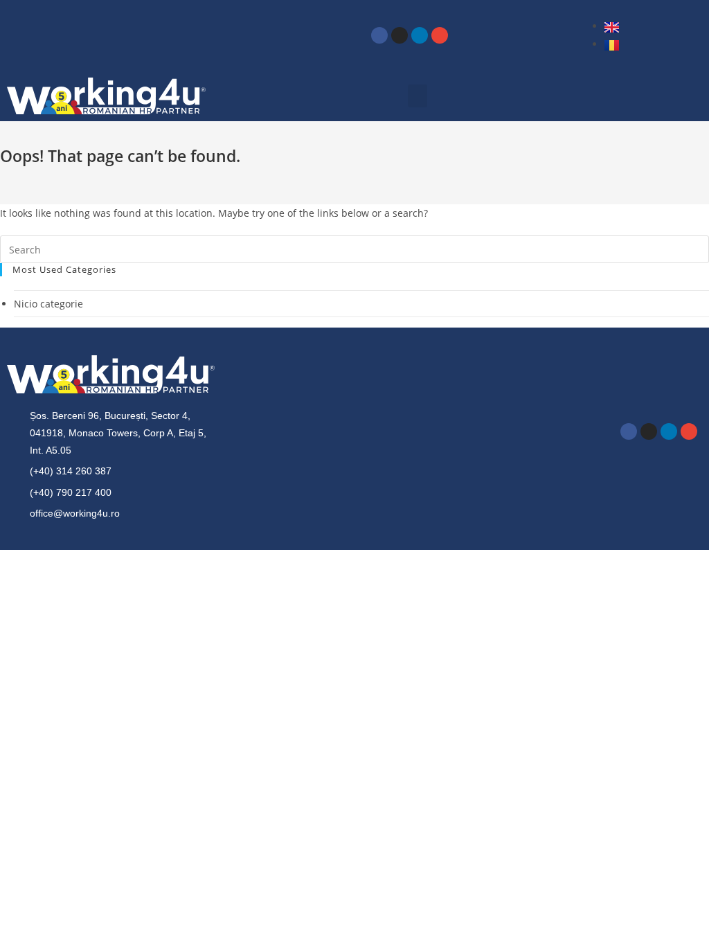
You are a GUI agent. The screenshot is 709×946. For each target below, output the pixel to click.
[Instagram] (399, 35)
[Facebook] (379, 35)
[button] (417, 95)
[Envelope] (439, 35)
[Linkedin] (419, 35)
